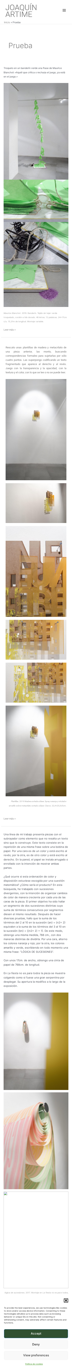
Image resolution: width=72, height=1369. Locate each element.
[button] (66, 1300)
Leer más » (10, 329)
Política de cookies (34, 1364)
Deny (36, 1344)
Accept (36, 1333)
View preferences (36, 1355)
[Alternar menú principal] (64, 10)
